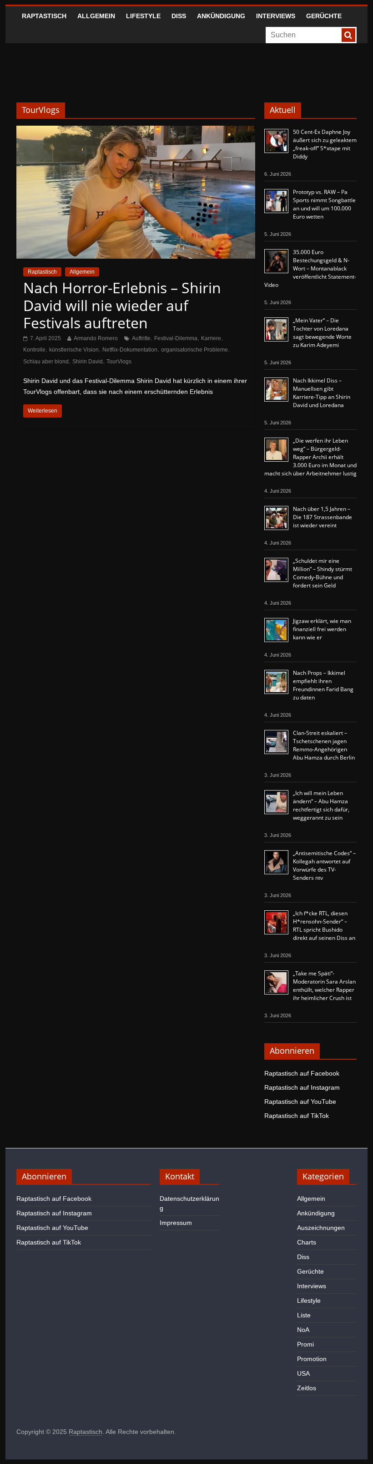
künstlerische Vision (74, 350)
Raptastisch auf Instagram (302, 1087)
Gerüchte (324, 16)
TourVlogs (118, 361)
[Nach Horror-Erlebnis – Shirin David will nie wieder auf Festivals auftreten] (135, 131)
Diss (178, 16)
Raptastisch (44, 16)
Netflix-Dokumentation (129, 350)
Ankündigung (221, 16)
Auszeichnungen (321, 1227)
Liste (304, 1315)
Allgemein (96, 16)
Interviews (275, 16)
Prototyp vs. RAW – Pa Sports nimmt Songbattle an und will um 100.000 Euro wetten (324, 204)
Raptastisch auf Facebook (301, 1073)
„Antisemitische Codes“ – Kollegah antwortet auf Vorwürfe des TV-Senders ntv (324, 865)
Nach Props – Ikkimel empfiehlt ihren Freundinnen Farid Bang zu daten (323, 685)
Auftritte (141, 338)
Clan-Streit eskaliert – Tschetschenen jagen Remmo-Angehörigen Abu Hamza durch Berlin (324, 745)
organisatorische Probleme (194, 350)
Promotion (312, 1358)
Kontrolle (34, 350)
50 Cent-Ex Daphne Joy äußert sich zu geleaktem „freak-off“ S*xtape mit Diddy (325, 144)
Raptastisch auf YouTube (300, 1101)
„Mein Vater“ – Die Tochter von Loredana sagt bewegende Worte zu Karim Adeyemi (322, 332)
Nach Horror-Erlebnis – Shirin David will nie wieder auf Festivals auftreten (122, 305)
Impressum (176, 1222)
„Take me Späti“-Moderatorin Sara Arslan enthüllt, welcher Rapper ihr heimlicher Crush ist (324, 985)
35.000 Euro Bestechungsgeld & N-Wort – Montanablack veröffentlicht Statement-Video (310, 268)
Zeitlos (306, 1388)
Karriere (211, 338)
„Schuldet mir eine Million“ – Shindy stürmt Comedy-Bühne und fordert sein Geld (322, 573)
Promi (305, 1344)
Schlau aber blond (46, 361)
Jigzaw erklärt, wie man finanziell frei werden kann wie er (322, 629)
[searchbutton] (348, 35)
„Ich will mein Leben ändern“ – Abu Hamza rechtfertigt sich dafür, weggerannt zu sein (321, 805)
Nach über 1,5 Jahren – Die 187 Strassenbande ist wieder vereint (322, 517)
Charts (306, 1242)
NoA (303, 1329)
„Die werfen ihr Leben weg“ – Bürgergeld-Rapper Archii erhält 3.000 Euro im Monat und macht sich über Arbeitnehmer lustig (310, 457)
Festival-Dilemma (175, 338)
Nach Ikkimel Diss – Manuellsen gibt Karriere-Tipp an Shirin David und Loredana (321, 393)
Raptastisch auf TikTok (296, 1115)
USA (303, 1373)
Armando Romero (96, 338)
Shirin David (87, 361)
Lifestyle (143, 16)
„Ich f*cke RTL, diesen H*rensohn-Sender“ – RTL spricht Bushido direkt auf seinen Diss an (324, 925)
